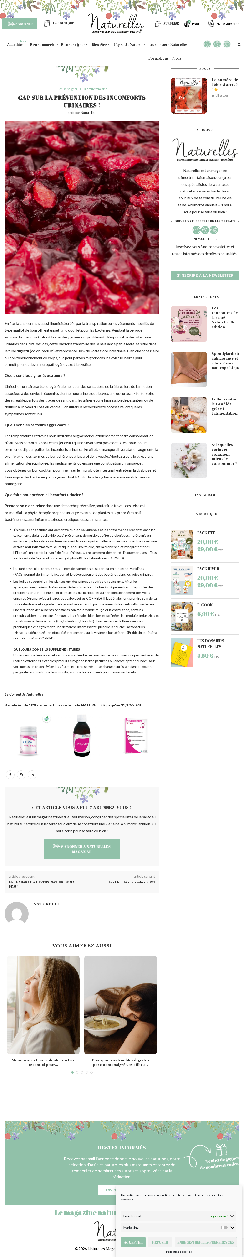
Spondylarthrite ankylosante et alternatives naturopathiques (225, 361)
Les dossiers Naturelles (168, 44)
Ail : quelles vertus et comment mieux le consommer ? (224, 454)
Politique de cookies (179, 1251)
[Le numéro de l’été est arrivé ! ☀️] (189, 96)
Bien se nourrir (42, 44)
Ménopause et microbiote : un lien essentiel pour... (43, 1062)
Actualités (15, 44)
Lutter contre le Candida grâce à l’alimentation (225, 406)
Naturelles (88, 112)
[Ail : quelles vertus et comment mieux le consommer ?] (189, 460)
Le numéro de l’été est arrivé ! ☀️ (225, 84)
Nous (176, 58)
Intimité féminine (95, 89)
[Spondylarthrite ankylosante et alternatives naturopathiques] (189, 369)
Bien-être (99, 44)
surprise (171, 23)
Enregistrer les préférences (205, 1242)
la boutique (63, 23)
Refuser (160, 1242)
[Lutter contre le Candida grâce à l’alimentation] (189, 415)
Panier (197, 23)
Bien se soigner (73, 44)
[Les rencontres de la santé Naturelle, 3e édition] (189, 324)
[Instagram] (21, 775)
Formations (158, 58)
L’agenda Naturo (128, 44)
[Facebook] (10, 775)
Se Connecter (227, 24)
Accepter (133, 1242)
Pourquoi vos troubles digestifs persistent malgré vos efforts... (120, 1062)
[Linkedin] (32, 775)
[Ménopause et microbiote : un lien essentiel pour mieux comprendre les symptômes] (43, 1005)
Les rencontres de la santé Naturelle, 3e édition (225, 317)
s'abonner (24, 23)
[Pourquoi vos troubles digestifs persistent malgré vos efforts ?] (120, 1005)
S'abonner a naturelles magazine (86, 849)
